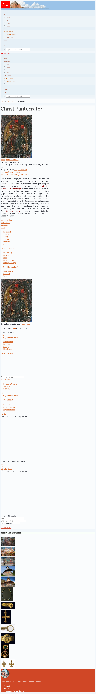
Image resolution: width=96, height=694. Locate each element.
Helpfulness (8, 349)
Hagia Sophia (7, 14)
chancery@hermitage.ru (10, 172)
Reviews (6, 255)
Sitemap (6, 688)
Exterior (8, 23)
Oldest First (8, 271)
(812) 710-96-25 (20, 169)
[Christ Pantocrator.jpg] (16, 321)
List (2, 414)
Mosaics (8, 26)
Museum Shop (6, 220)
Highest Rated (9, 409)
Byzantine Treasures (11, 34)
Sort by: (9, 267)
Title (5, 402)
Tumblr (6, 239)
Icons (3, 159)
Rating (6, 346)
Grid (5, 414)
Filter (3, 335)
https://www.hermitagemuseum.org (16, 174)
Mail (5, 244)
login (14, 328)
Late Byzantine (12, 159)
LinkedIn (6, 241)
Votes (5, 276)
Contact (6, 686)
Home (3, 101)
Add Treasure (10, 37)
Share (3, 227)
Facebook (7, 232)
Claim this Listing (8, 248)
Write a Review (7, 353)
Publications (5, 222)
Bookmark (5, 225)
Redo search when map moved (14, 416)
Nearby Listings (9, 262)
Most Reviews (9, 407)
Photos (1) (7, 253)
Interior (8, 20)
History (8, 17)
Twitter (6, 234)
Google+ (6, 237)
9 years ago (25, 324)
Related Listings (9, 260)
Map (5, 257)
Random (6, 273)
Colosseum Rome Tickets (13, 691)
